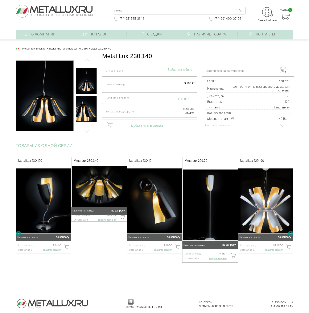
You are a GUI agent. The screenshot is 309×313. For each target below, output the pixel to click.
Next (290, 233)
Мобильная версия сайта (216, 306)
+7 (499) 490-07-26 (227, 18)
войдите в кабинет (52, 250)
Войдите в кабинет (181, 69)
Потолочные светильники (73, 49)
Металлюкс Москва (33, 49)
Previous (18, 233)
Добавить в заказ (147, 125)
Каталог (51, 49)
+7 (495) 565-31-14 (131, 18)
